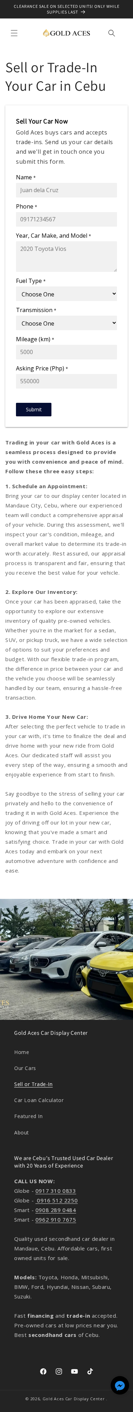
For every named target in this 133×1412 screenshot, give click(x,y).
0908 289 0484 (55, 1209)
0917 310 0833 (55, 1190)
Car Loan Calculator (38, 1100)
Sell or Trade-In (33, 1084)
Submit (34, 409)
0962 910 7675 (55, 1219)
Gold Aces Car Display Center (74, 1398)
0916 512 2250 (56, 1200)
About (21, 1132)
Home (21, 1052)
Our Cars (25, 1068)
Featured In (28, 1116)
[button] (14, 33)
